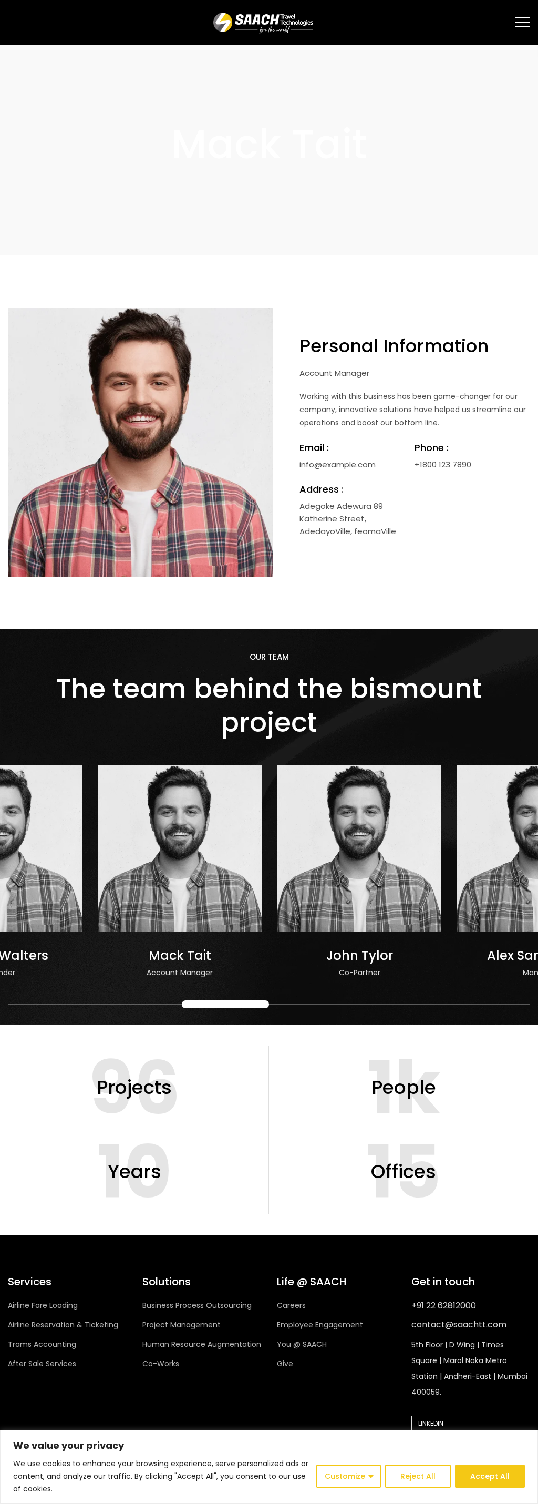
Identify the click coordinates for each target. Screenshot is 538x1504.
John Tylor (276, 955)
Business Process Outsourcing (197, 1305)
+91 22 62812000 (443, 1306)
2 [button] (138, 1004)
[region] (269, 1467)
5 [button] (399, 1004)
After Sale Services (42, 1363)
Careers (291, 1305)
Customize (345, 1476)
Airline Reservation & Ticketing (63, 1324)
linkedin (430, 1423)
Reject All (418, 1476)
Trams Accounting (42, 1344)
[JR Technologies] (262, 22)
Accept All (490, 1476)
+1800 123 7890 (443, 464)
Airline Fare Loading (43, 1305)
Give (285, 1363)
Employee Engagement (320, 1324)
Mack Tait (97, 955)
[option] (97, 876)
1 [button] (51, 1004)
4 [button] (312, 1004)
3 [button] (225, 1004)
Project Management (181, 1324)
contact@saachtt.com (458, 1324)
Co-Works (160, 1363)
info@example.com (337, 464)
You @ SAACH (302, 1344)
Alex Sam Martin (457, 955)
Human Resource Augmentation (201, 1344)
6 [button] (486, 1004)
